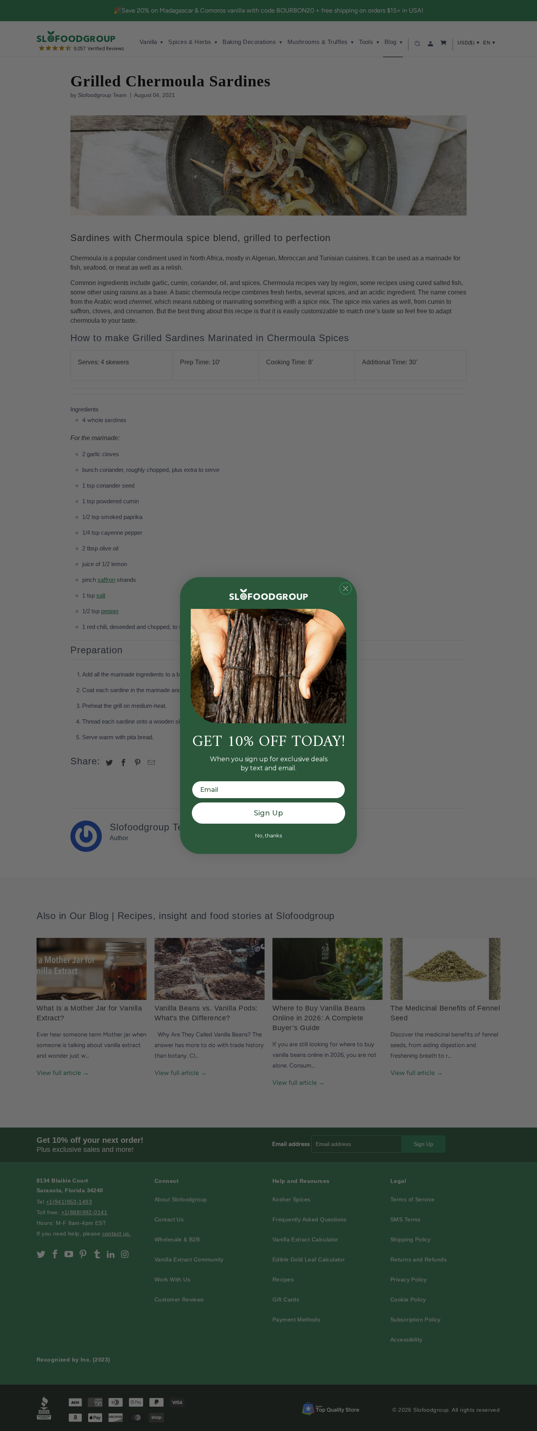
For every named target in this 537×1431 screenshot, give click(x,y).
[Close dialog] (345, 588)
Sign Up (268, 813)
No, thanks (268, 835)
